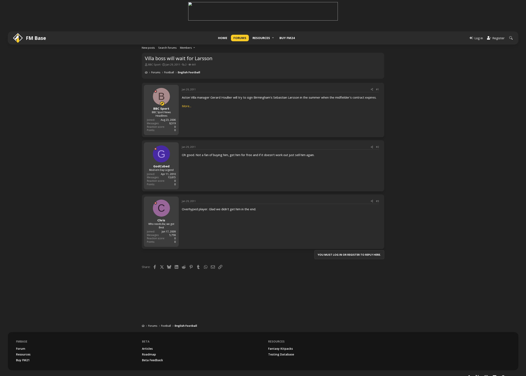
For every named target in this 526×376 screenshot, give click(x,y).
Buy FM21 (23, 360)
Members (186, 47)
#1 (377, 89)
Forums (239, 38)
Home (222, 38)
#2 (377, 147)
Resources (261, 38)
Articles (147, 349)
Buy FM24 (287, 38)
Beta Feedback (152, 360)
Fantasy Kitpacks (280, 349)
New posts (148, 47)
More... (186, 106)
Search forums (167, 47)
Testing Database (281, 354)
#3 (377, 201)
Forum (20, 349)
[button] (273, 38)
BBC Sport (154, 64)
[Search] (511, 38)
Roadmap (149, 354)
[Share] (372, 89)
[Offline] (155, 91)
